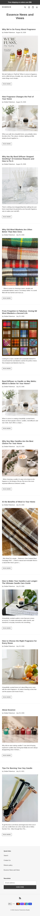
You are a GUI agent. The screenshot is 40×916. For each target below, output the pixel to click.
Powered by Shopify (24, 910)
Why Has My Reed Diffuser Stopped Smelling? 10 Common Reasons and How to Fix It (18, 159)
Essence (6, 7)
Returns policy (8, 865)
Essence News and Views (12, 870)
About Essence (8, 710)
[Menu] (37, 7)
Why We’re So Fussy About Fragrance (19, 29)
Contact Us (7, 860)
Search (6, 855)
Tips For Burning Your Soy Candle (17, 768)
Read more (7, 84)
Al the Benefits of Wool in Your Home (18, 502)
